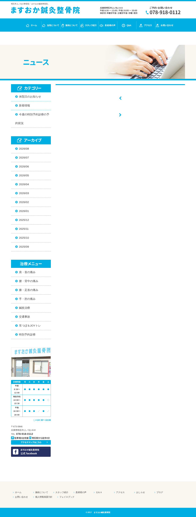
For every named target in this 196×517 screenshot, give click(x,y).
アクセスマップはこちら (31, 442)
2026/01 (22, 211)
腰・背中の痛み (26, 281)
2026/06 (22, 166)
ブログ (159, 492)
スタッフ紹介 (91, 25)
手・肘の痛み (25, 298)
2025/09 (22, 246)
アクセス (148, 25)
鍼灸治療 (22, 307)
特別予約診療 (25, 334)
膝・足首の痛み (26, 290)
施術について (71, 25)
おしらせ (140, 492)
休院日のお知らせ (28, 96)
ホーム (34, 25)
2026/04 (22, 184)
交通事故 (22, 316)
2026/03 (22, 193)
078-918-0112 (165, 12)
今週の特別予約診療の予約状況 (32, 119)
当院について (53, 25)
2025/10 (22, 237)
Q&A (129, 25)
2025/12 (22, 219)
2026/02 (22, 202)
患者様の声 (110, 25)
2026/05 (22, 175)
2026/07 (22, 157)
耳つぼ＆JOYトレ (28, 325)
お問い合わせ (167, 25)
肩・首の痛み (25, 272)
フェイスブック (66, 497)
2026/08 (22, 148)
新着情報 (22, 105)
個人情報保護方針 (43, 497)
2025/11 (22, 228)
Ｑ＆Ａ (99, 492)
